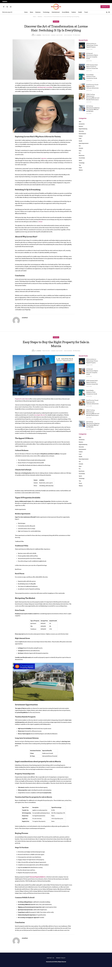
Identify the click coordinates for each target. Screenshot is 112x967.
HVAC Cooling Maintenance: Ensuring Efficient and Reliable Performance (92, 97)
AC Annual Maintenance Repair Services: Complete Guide (92, 56)
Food (80, 138)
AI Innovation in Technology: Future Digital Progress (92, 45)
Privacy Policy (60, 957)
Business (38, 12)
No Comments (68, 35)
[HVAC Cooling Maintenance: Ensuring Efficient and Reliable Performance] (82, 96)
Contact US (105, 6)
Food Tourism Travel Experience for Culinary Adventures (92, 86)
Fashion (74, 12)
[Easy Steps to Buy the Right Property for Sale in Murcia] (44, 375)
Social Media (65, 12)
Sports (80, 160)
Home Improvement (83, 143)
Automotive (82, 124)
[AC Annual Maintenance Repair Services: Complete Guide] (82, 55)
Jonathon (39, 35)
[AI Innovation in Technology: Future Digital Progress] (82, 45)
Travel (86, 12)
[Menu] (109, 12)
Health (80, 12)
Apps (80, 121)
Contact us (50, 957)
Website (81, 170)
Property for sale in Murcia (22, 399)
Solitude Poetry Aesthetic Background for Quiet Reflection (23, 1)
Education (81, 131)
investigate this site (39, 415)
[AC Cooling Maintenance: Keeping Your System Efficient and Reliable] (82, 108)
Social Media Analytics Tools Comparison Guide (91, 76)
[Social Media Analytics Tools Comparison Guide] (82, 77)
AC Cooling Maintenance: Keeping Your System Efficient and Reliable (92, 108)
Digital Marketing (83, 128)
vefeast (40, 221)
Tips (80, 165)
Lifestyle (81, 148)
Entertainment (56, 12)
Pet (80, 153)
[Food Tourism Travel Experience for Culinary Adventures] (82, 87)
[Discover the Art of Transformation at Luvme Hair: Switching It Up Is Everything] (44, 59)
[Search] (107, 12)
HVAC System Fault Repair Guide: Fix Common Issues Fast (92, 66)
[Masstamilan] (56, 6)
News (31, 12)
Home (26, 12)
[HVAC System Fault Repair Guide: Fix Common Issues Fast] (82, 67)
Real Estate (81, 155)
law (80, 145)
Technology (46, 12)
